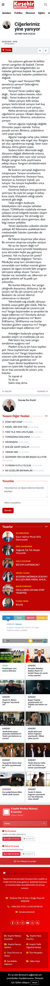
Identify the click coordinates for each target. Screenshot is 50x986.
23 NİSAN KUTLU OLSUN (18, 465)
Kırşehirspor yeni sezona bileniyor (9, 669)
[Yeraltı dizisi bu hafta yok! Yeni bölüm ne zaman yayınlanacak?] (38, 750)
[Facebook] (12, 922)
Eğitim (41, 13)
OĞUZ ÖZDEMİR (23, 561)
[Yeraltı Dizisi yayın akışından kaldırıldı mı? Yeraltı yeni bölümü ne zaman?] (12, 719)
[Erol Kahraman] (7, 549)
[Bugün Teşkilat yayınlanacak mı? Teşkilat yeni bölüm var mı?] (38, 687)
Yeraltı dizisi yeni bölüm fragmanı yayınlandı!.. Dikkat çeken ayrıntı (36, 735)
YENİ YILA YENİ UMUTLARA (19, 432)
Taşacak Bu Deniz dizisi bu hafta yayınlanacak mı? (12, 765)
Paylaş (8, 50)
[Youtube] (27, 922)
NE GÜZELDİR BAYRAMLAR (19, 470)
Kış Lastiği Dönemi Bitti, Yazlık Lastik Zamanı (12, 793)
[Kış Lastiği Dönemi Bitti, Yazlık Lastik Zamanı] (12, 779)
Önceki (8, 391)
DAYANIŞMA (11, 442)
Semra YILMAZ (23, 573)
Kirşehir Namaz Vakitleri (12, 946)
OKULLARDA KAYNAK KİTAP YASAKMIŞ (30, 591)
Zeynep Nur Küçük (25, 34)
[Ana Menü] (3, 4)
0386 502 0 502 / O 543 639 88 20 (26, 906)
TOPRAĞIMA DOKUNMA (17, 437)
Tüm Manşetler (35, 952)
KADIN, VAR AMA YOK (16, 427)
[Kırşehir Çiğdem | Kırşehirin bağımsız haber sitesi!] (23, 4)
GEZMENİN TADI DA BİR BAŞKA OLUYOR (25, 457)
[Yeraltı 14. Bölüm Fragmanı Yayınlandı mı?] (12, 687)
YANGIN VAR (11, 452)
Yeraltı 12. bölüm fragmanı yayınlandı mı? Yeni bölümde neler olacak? (36, 795)
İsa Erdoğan (22, 533)
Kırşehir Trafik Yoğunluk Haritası (33, 946)
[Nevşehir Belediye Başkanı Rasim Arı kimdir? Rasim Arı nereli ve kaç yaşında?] (38, 656)
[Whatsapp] (32, 922)
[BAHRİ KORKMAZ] (7, 589)
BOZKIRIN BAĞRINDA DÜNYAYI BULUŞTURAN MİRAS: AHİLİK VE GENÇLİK (31, 578)
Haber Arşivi (35, 961)
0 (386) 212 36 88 (12, 854)
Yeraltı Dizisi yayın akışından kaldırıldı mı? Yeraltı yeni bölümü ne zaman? (11, 735)
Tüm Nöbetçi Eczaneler (26, 861)
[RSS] (37, 922)
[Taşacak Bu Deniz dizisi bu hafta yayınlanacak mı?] (12, 750)
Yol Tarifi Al (29, 839)
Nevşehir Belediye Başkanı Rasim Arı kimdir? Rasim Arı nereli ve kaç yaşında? (38, 671)
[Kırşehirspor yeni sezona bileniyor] (12, 656)
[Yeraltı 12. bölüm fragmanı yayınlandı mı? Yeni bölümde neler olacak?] (38, 779)
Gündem (6, 13)
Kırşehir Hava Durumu (33, 937)
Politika (18, 13)
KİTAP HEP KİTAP (14, 422)
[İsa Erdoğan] (7, 536)
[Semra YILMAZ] (7, 576)
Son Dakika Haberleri (10, 962)
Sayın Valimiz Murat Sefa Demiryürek (28, 538)
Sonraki (41, 391)
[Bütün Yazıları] (46, 416)
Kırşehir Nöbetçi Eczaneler (12, 937)
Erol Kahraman (24, 546)
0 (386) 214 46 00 (12, 839)
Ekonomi (30, 13)
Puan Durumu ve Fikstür (13, 954)
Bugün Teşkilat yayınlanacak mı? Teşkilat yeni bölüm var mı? (37, 703)
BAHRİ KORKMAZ (23, 586)
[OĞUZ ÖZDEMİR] (7, 562)
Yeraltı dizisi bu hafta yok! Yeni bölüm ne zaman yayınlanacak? (37, 765)
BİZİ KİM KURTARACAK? (28, 564)
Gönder (8, 510)
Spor (5, 665)
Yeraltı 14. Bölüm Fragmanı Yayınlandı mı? (10, 702)
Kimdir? (32, 665)
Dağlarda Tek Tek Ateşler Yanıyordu (28, 551)
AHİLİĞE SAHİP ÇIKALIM (17, 447)
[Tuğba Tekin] (7, 602)
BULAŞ (19, 604)
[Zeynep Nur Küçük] (6, 24)
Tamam (34, 983)
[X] (17, 922)
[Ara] (45, 5)
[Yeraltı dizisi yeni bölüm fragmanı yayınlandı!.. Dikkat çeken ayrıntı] (38, 719)
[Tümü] (46, 526)
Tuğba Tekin (22, 601)
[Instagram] (22, 922)
